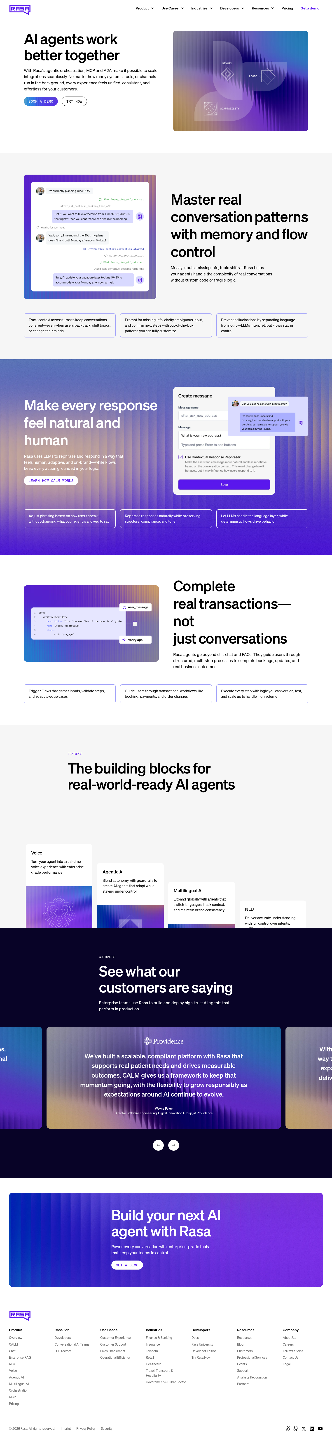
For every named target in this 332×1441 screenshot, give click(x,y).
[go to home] (20, 1314)
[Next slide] (173, 1145)
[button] (145, 8)
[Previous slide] (158, 1145)
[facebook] (288, 1428)
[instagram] (295, 1428)
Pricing (287, 8)
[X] (303, 1428)
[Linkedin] (312, 1428)
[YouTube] (320, 1428)
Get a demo (310, 8)
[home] (20, 8)
